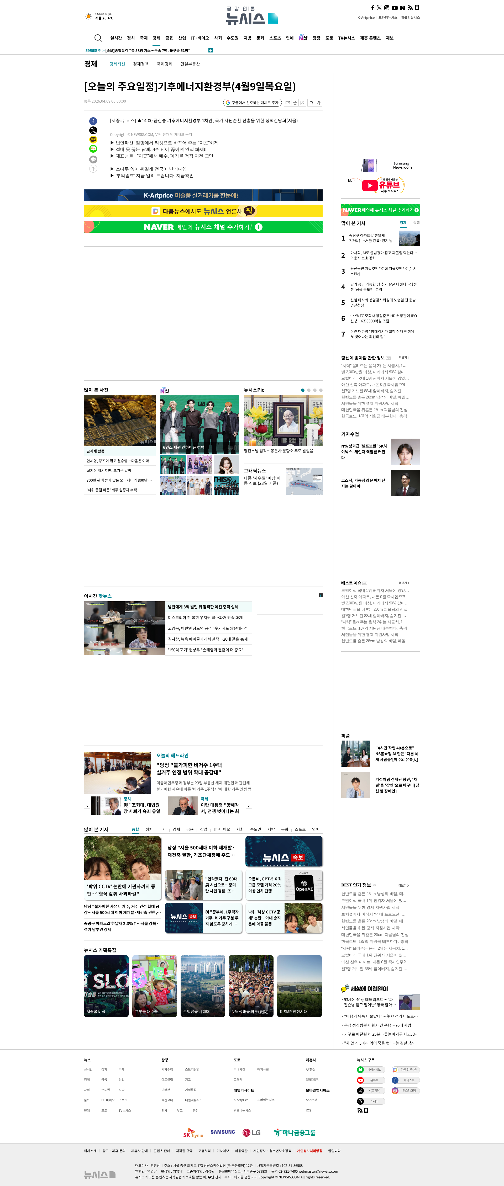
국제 (144, 38)
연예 (290, 38)
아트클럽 (167, 1079)
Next (249, 806)
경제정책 (141, 64)
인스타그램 (409, 1090)
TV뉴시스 (346, 38)
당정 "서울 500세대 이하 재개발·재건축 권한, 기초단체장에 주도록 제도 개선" (201, 851)
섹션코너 (167, 1100)
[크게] (319, 103)
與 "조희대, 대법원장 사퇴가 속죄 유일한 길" (142, 811)
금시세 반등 (95, 451)
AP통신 (311, 1069)
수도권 (233, 38)
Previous (87, 806)
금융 (169, 38)
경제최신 (117, 64)
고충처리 (204, 1150)
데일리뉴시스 (193, 1100)
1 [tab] (302, 390)
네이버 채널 (374, 1069)
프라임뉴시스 (388, 17)
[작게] (311, 103)
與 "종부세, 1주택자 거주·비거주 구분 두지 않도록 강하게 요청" (222, 918)
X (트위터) (374, 1090)
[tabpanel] (283, 428)
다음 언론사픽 (409, 1069)
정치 (131, 38)
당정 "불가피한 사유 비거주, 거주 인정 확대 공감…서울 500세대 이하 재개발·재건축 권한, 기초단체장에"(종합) (121, 909)
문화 (260, 38)
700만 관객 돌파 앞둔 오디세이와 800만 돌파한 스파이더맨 (121, 480)
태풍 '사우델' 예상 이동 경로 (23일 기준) (262, 480)
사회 (218, 38)
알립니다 (334, 1150)
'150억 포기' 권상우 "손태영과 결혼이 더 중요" (206, 650)
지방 (247, 38)
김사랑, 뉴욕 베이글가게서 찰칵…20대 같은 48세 (208, 639)
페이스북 (409, 1080)
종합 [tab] (416, 222)
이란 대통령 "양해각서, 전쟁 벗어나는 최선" (220, 811)
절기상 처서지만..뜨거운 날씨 (109, 470)
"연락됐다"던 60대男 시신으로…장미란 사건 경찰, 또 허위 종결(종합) (221, 885)
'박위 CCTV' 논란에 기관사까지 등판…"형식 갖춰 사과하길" (121, 890)
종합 (135, 829)
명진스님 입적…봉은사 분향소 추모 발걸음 (278, 450)
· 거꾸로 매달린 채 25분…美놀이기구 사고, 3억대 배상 (380, 1034)
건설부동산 (190, 64)
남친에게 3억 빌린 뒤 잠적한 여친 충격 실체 (203, 607)
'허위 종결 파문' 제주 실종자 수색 (112, 489)
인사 (164, 1110)
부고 (180, 1110)
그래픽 (238, 1079)
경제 (156, 38)
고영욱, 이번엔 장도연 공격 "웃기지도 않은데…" (207, 628)
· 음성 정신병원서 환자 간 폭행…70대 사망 (376, 1025)
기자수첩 (350, 434)
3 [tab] (315, 390)
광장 (317, 38)
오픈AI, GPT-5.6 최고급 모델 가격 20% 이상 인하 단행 (265, 885)
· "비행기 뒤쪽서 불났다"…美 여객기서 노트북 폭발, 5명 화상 (380, 1016)
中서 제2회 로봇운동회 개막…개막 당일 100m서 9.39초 (138, 50)
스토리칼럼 (192, 1069)
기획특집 (191, 1089)
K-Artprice (366, 17)
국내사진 (239, 1069)
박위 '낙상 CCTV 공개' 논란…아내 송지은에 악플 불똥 (264, 918)
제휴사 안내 (139, 1150)
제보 (390, 38)
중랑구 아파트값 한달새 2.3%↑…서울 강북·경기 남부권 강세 (121, 926)
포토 (329, 38)
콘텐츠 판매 (162, 1150)
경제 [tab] (403, 222)
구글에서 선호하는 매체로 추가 (255, 102)
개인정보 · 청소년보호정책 (272, 1150)
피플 (345, 735)
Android (311, 1099)
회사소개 (90, 1150)
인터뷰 (165, 1089)
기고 (188, 1079)
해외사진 (263, 1069)
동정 (195, 1110)
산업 (182, 38)
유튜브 (374, 1080)
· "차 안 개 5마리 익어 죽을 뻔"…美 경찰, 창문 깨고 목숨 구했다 (380, 1043)
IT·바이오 (200, 38)
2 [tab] (309, 390)
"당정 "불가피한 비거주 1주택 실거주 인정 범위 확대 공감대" (189, 768)
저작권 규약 (184, 1150)
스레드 (374, 1101)
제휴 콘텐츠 (370, 38)
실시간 (116, 38)
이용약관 (241, 1150)
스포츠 (275, 38)
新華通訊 (312, 1079)
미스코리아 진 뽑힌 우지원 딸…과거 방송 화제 (205, 617)
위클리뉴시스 (410, 17)
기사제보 (223, 1150)
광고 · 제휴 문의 (113, 1150)
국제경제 (164, 64)
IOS (308, 1110)
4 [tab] (321, 390)
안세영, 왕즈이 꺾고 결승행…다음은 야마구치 (121, 460)
